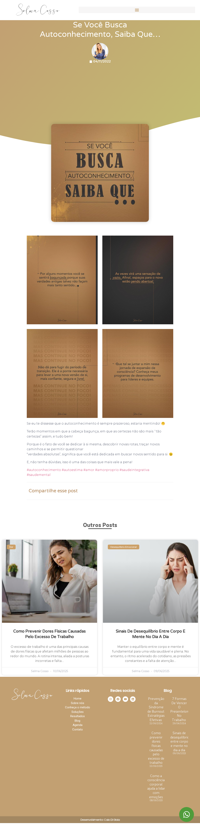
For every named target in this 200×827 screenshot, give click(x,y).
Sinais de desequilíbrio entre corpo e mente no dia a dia (179, 741)
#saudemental (39, 475)
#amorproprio (106, 470)
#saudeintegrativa (134, 470)
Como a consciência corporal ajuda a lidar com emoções (156, 786)
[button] (137, 10)
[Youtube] (125, 699)
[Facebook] (118, 699)
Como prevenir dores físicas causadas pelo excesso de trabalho (156, 747)
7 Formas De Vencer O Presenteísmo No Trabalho (180, 709)
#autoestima (72, 470)
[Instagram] (110, 699)
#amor (88, 470)
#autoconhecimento (44, 470)
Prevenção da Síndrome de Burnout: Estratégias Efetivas (156, 709)
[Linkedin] (133, 699)
